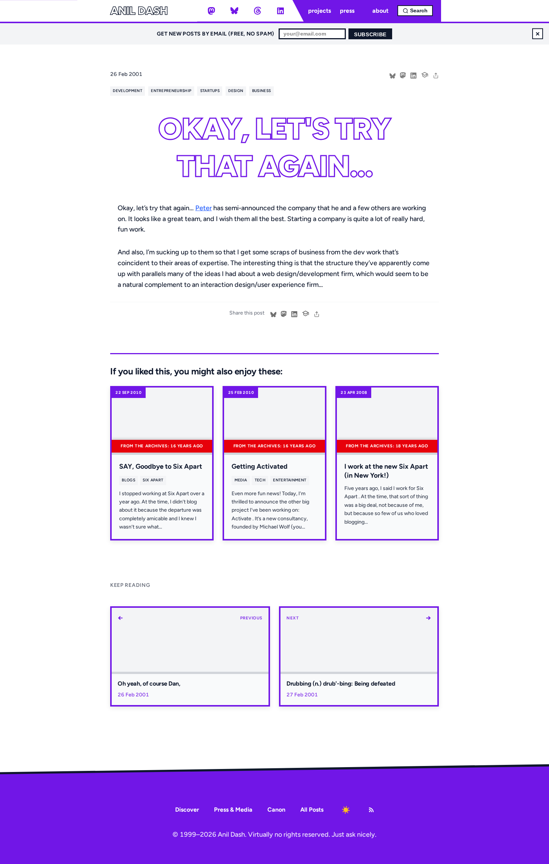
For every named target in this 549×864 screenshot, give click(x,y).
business (261, 90)
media (241, 480)
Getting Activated (260, 466)
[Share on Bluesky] (393, 75)
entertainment (289, 480)
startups (210, 90)
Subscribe (370, 34)
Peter (203, 208)
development (127, 90)
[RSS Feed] (371, 810)
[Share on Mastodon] (403, 75)
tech (260, 480)
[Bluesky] (234, 11)
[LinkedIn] (280, 11)
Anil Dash (138, 11)
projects (319, 10)
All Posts (311, 809)
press (347, 10)
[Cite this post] (424, 74)
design (235, 90)
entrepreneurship (171, 90)
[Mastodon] (211, 11)
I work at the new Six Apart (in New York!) (386, 470)
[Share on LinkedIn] (413, 75)
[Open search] (415, 10)
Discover (187, 809)
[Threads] (257, 11)
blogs (128, 480)
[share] (436, 75)
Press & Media (233, 809)
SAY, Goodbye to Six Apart (160, 466)
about (380, 10)
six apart (153, 480)
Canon (276, 809)
